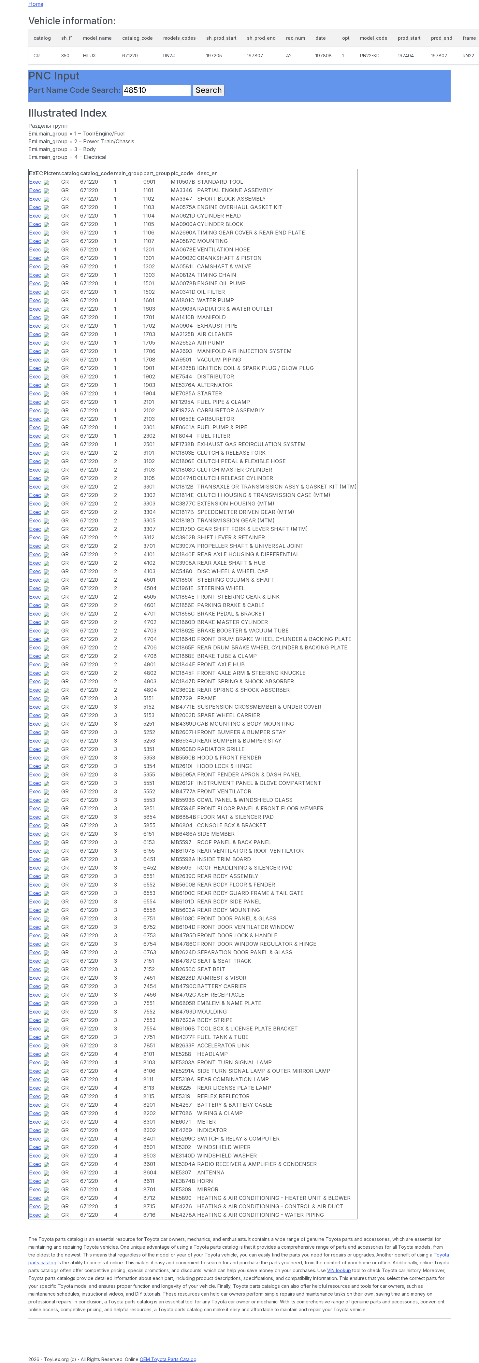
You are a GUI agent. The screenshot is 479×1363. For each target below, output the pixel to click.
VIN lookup (339, 1270)
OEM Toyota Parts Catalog (168, 1359)
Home (35, 4)
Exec (35, 181)
